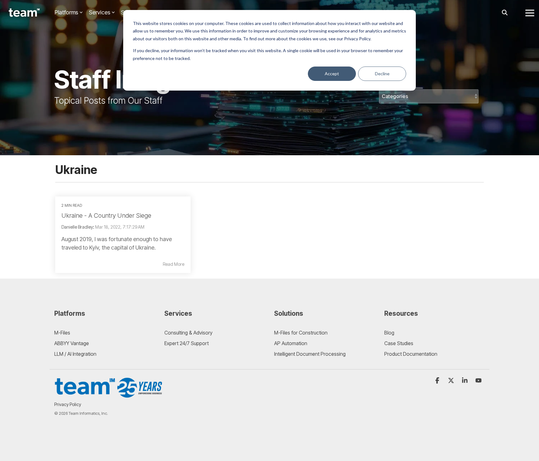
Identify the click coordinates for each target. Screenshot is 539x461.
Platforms (66, 12)
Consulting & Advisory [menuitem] (188, 333)
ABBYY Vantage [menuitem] (71, 343)
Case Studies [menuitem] (398, 343)
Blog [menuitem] (389, 333)
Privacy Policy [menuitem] (67, 404)
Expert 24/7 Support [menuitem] (186, 343)
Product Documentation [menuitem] (410, 354)
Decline (382, 73)
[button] (529, 12)
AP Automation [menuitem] (290, 343)
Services (99, 12)
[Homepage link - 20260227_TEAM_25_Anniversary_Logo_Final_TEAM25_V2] (108, 394)
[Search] (505, 12)
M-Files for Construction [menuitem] (301, 333)
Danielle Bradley (77, 227)
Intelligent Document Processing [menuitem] (310, 354)
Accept (332, 73)
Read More (173, 264)
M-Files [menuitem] (62, 333)
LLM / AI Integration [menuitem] (75, 354)
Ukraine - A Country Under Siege (106, 215)
